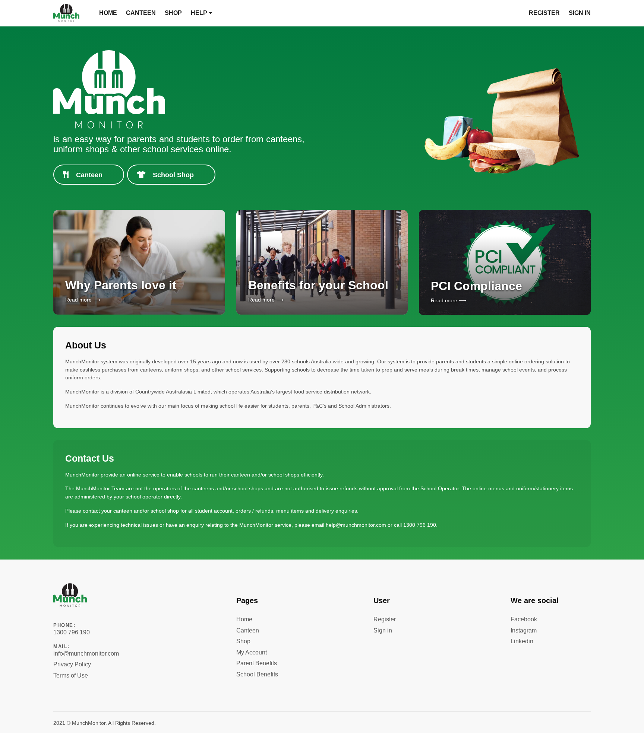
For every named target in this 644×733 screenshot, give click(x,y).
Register (544, 13)
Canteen (141, 13)
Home (108, 13)
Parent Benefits (256, 663)
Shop (173, 13)
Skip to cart (14, 6)
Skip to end (65, 612)
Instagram (524, 630)
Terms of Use (70, 675)
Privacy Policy (72, 664)
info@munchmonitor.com (86, 650)
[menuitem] (108, 13)
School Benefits (257, 674)
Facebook (524, 619)
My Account (251, 652)
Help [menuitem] (200, 13)
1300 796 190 (71, 628)
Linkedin (522, 641)
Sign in (580, 13)
